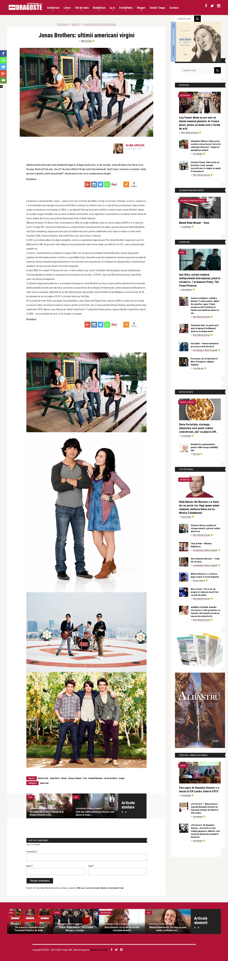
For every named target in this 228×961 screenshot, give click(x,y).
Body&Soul (99, 7)
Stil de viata (82, 7)
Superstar (75, 24)
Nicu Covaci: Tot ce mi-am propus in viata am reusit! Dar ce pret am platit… (204, 592)
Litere (67, 7)
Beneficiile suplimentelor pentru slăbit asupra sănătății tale (204, 447)
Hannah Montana (95, 778)
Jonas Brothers (111, 778)
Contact (174, 7)
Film (182, 252)
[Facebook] (3, 53)
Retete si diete (187, 402)
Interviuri (185, 95)
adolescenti (43, 778)
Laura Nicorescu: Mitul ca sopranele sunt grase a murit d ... (168, 929)
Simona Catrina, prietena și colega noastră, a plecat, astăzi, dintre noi (206, 528)
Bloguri (141, 7)
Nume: (29, 865)
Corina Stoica (186, 517)
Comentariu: (32, 851)
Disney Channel (74, 778)
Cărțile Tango (157, 7)
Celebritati (53, 7)
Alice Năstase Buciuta (189, 133)
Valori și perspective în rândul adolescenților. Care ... (91, 813)
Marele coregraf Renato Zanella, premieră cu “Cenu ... (122, 929)
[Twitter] (100, 184)
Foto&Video (126, 7)
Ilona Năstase (186, 290)
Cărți (182, 765)
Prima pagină (62, 24)
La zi (112, 7)
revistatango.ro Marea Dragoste (205, 350)
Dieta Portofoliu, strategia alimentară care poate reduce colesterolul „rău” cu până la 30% (197, 428)
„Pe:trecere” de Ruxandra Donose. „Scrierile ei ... (76, 929)
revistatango (35, 808)
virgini (121, 778)
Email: (91, 865)
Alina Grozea (86, 41)
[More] (126, 184)
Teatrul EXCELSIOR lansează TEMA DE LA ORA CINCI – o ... (48, 813)
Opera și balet (108, 912)
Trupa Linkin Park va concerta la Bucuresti (30, 929)
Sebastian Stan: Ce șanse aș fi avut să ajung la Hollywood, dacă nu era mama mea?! (204, 328)
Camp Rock (55, 778)
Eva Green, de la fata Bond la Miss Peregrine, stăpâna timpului (204, 361)
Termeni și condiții (98, 949)
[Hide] (1, 86)
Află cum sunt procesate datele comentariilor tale (100, 888)
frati (85, 778)
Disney (64, 778)
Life (30, 797)
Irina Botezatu (198, 368)
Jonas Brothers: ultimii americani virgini (99, 24)
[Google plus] (87, 184)
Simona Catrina (199, 580)
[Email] (3, 80)
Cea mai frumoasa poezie (192, 200)
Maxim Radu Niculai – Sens (194, 222)
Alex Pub (196, 454)
